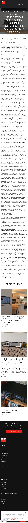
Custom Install (4, 474)
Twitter (7, 276)
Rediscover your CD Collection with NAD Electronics (9, 411)
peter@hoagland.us (5, 234)
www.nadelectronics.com (13, 274)
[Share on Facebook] (5, 278)
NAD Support (4, 497)
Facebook (3, 276)
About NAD (3, 482)
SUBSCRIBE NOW (14, 431)
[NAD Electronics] (3, 4)
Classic (2, 469)
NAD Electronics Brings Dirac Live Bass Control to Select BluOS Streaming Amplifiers (13, 361)
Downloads (3, 501)
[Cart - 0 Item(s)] (22, 4)
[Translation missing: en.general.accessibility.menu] (25, 4)
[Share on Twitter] (8, 278)
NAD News (3, 484)
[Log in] (18, 4)
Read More (3, 326)
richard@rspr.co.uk (17, 235)
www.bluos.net (11, 257)
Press (2, 486)
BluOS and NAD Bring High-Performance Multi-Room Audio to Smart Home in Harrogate (13, 319)
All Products (4, 461)
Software (3, 503)
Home (3, 38)
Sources (3, 457)
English (2, 521)
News (7, 38)
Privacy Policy (14, 519)
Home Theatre (4, 455)
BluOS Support (4, 499)
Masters (3, 472)
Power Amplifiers (4, 449)
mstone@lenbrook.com (11, 231)
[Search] (16, 4)
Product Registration (5, 488)
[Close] (25, 512)
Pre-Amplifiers (4, 451)
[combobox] (3, 521)
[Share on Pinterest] (10, 278)
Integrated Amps (4, 453)
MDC (2, 459)
